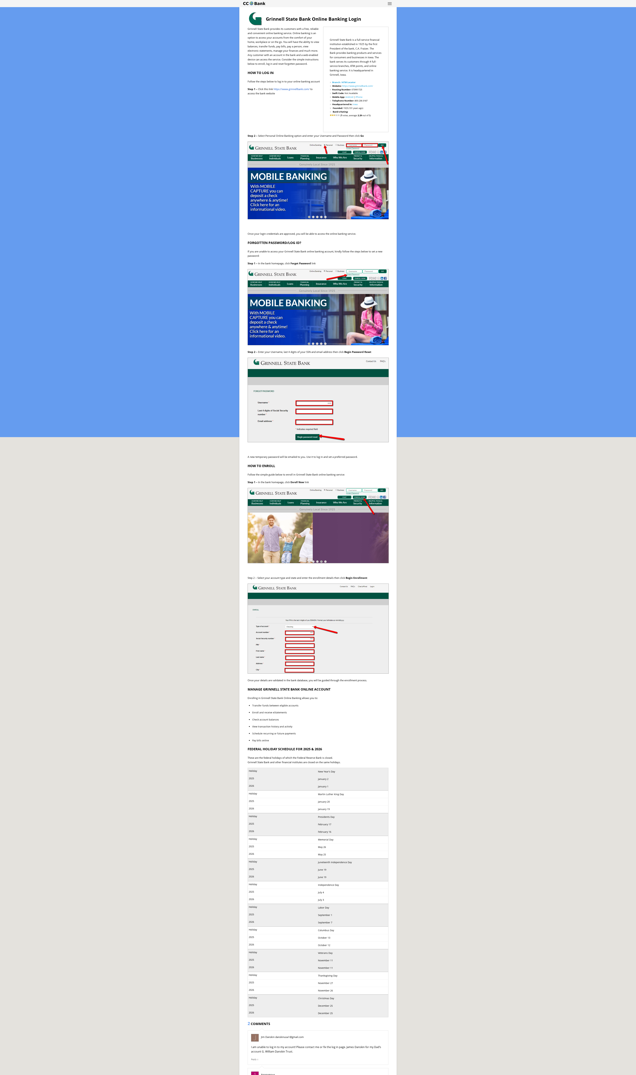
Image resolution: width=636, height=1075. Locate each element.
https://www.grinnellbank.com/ (357, 85)
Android (349, 97)
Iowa (355, 104)
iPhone (358, 97)
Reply (254, 1059)
